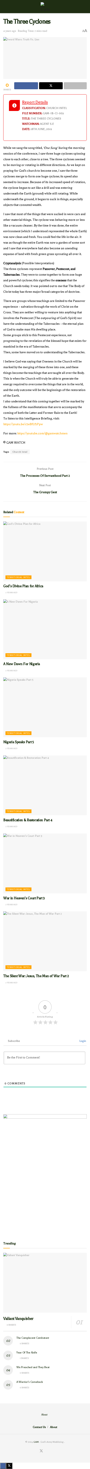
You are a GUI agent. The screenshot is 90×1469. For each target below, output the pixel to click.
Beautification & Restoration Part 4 (27, 820)
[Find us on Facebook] (36, 1451)
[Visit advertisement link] (45, 1173)
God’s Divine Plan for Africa (23, 586)
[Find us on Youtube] (51, 1451)
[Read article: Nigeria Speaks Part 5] (45, 707)
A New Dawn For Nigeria (21, 664)
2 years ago (11, 592)
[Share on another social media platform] (75, 85)
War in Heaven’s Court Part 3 (24, 898)
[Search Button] (85, 6)
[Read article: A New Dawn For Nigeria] (45, 629)
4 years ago (9, 31)
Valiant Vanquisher (18, 1318)
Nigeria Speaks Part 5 (18, 742)
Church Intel (20, 451)
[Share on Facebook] (26, 85)
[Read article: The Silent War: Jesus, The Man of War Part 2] (45, 941)
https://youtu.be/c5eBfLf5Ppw (23, 424)
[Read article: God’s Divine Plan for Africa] (45, 551)
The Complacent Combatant (32, 1337)
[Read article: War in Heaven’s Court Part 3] (45, 863)
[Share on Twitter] (51, 85)
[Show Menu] (5, 6)
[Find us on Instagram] (46, 1451)
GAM (36, 1441)
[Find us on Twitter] (41, 1451)
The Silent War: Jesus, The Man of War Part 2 (36, 976)
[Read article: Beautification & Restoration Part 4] (45, 785)
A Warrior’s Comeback (29, 1381)
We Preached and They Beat (33, 1367)
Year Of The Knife (26, 1352)
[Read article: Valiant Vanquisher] (45, 1283)
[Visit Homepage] (45, 6)
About (44, 1414)
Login (82, 1040)
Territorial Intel (18, 577)
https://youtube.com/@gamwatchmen (42, 433)
